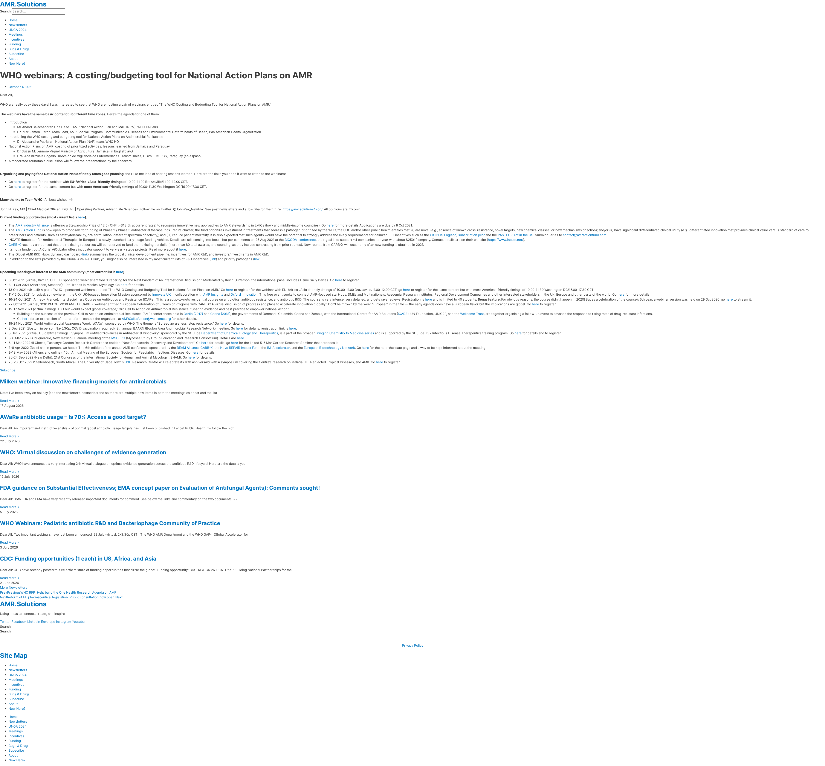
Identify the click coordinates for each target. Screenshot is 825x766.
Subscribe (16, 54)
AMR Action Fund (28, 230)
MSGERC (118, 338)
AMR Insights (213, 294)
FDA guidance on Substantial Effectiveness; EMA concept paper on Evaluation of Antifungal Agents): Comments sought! (160, 488)
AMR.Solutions (23, 4)
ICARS (403, 314)
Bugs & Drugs (19, 49)
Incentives (16, 39)
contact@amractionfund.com (584, 235)
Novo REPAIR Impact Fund (240, 348)
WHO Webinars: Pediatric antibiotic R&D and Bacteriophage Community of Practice (110, 523)
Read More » (9, 401)
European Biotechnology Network (329, 348)
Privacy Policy (412, 645)
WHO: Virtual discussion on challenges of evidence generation (83, 452)
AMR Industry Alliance (32, 225)
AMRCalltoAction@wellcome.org (146, 319)
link (85, 254)
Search (5, 11)
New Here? (17, 63)
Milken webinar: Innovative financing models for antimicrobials (83, 381)
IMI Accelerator (278, 348)
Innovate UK (161, 294)
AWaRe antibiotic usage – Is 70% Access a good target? (73, 417)
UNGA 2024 (18, 30)
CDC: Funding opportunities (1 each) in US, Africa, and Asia (78, 558)
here (17, 182)
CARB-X (15, 245)
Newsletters (18, 25)
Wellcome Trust (472, 314)
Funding (15, 44)
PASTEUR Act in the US (515, 235)
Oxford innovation (244, 294)
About (13, 59)
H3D (128, 362)
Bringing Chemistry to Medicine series (345, 333)
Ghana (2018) (220, 314)
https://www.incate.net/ (505, 240)
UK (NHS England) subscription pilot (457, 235)
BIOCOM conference (300, 240)
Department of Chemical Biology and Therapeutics (239, 333)
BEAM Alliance (188, 348)
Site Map (14, 655)
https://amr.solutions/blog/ (302, 209)
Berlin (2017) (193, 314)
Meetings (16, 34)
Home (13, 20)
